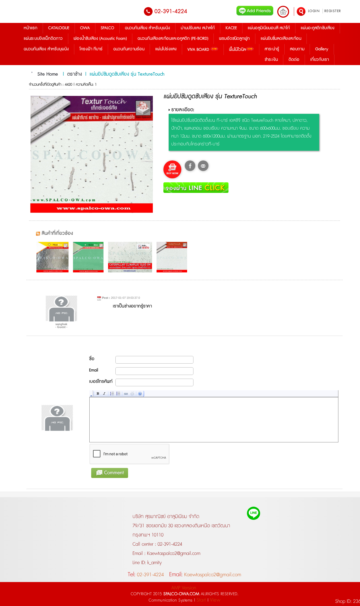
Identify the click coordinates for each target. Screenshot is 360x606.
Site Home (47, 74)
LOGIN (314, 11)
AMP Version (183, 588)
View (215, 600)
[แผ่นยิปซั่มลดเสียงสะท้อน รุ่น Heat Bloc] (54, 257)
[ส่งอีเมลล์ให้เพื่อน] (203, 165)
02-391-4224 (170, 11)
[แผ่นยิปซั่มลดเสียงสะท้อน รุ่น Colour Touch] (173, 257)
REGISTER (332, 11)
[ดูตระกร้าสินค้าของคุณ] (283, 12)
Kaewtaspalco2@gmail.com (172, 553)
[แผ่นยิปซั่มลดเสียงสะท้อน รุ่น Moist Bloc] (89, 257)
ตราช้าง (74, 74)
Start (201, 600)
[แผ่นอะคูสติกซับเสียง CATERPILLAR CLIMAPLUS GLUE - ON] (131, 257)
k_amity (154, 562)
